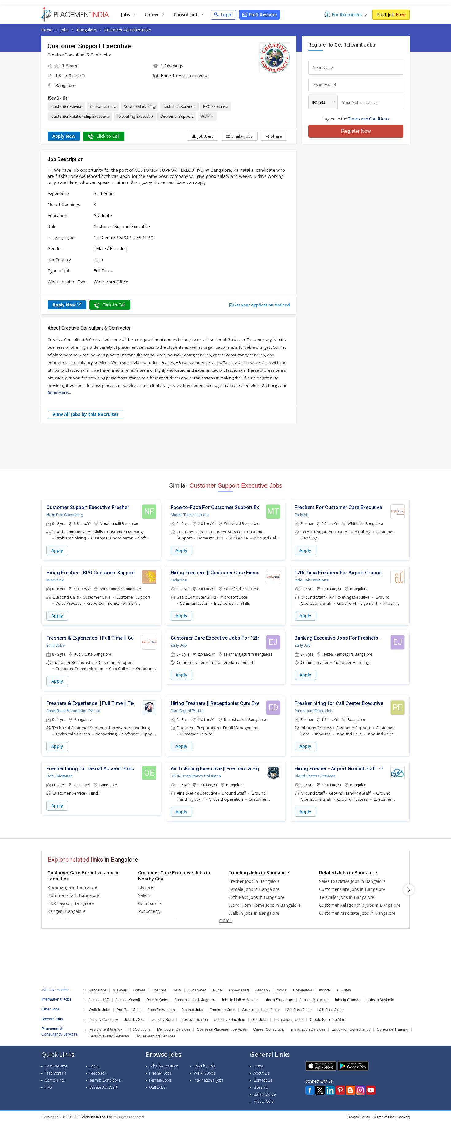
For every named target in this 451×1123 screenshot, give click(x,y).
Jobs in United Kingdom (195, 1000)
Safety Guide (264, 1094)
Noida (281, 990)
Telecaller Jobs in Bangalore (346, 897)
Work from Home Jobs (260, 1010)
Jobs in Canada (347, 1000)
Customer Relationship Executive (80, 116)
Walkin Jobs (204, 1073)
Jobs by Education (229, 1019)
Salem (144, 895)
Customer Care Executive (128, 30)
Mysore (145, 887)
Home (46, 30)
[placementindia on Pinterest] (340, 1090)
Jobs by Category (103, 1019)
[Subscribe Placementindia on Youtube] (370, 1090)
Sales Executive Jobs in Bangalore (352, 881)
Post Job (391, 14)
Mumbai (119, 990)
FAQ (48, 1087)
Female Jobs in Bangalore (254, 889)
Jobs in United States (238, 1000)
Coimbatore (150, 903)
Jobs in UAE (99, 1000)
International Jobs (288, 1019)
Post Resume (262, 14)
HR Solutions (140, 1029)
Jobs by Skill (134, 1019)
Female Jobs (160, 1080)
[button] (274, 136)
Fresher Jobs (192, 1010)
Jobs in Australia (380, 1000)
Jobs (126, 14)
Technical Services (179, 106)
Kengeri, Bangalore (67, 911)
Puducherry (149, 911)
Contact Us (263, 1080)
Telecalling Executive (135, 116)
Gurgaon (262, 990)
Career (152, 14)
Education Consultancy (351, 1029)
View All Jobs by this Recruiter (85, 414)
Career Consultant (268, 1029)
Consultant (186, 14)
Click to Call (107, 136)
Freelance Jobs (222, 1010)
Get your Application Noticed (261, 305)
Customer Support (176, 116)
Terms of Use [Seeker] (391, 1117)
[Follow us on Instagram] (360, 1090)
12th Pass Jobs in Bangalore (256, 897)
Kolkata (139, 990)
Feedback (97, 1073)
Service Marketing (139, 106)
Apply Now (63, 136)
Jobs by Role (162, 1019)
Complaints (55, 1080)
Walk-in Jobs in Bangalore (254, 913)
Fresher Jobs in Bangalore (254, 881)
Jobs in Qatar (157, 1000)
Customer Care (103, 106)
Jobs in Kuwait (128, 1000)
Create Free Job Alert (327, 1019)
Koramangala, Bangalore (72, 887)
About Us (261, 1073)
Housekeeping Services (155, 1036)
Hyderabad (197, 990)
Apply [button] (57, 550)
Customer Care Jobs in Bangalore (352, 889)
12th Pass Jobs (297, 1010)
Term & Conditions (105, 1080)
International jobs (209, 1080)
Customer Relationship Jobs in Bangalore (359, 905)
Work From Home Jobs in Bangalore (265, 905)
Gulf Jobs (259, 1019)
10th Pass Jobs (329, 1010)
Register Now (356, 131)
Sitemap (260, 1087)
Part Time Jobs (129, 1010)
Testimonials (56, 1073)
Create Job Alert (103, 1087)
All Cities (343, 990)
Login (226, 14)
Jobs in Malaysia (314, 1000)
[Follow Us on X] (320, 1090)
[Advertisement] (225, 446)
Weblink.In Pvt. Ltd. (97, 1117)
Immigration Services (307, 1029)
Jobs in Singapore (278, 1000)
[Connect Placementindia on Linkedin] (330, 1090)
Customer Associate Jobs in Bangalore (357, 913)
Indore (324, 990)
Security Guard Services (109, 1036)
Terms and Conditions (368, 118)
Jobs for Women (161, 1010)
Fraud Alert (263, 1101)
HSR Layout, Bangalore (71, 903)
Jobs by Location (194, 1019)
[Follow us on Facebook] (309, 1090)
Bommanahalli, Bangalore (73, 895)
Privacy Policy (358, 1117)
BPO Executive (215, 106)
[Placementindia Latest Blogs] (350, 1090)
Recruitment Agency (105, 1029)
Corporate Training (392, 1029)
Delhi (176, 990)
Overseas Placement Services (222, 1029)
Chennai (159, 990)
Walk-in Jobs (99, 1010)
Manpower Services (173, 1029)
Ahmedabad (238, 990)
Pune (217, 990)
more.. (225, 920)
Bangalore (86, 30)
